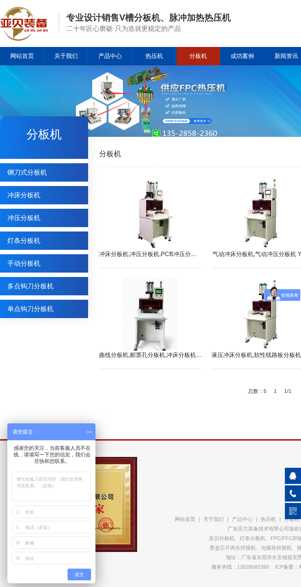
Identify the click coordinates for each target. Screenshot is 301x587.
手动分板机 (23, 263)
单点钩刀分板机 (30, 309)
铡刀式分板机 (27, 172)
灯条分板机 (23, 240)
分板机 (198, 56)
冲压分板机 (23, 218)
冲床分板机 (23, 195)
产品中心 (110, 56)
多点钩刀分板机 (30, 286)
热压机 (154, 56)
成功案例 (242, 56)
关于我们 (66, 56)
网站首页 (22, 56)
